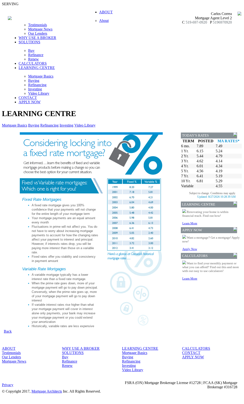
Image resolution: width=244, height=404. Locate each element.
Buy (31, 51)
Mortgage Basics (40, 76)
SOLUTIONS (73, 353)
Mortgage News (40, 29)
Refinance (35, 55)
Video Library (38, 93)
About (104, 21)
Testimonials (37, 25)
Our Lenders (37, 33)
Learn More (189, 223)
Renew (33, 59)
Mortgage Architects (46, 391)
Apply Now (189, 249)
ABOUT (8, 348)
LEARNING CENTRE (140, 348)
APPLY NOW (30, 102)
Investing (35, 89)
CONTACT (28, 98)
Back (8, 331)
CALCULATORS (33, 63)
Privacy (7, 385)
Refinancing (37, 85)
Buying (33, 81)
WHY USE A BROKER (37, 38)
